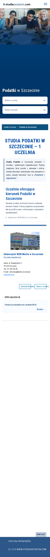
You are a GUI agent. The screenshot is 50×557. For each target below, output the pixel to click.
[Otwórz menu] (45, 4)
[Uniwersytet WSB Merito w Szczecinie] (25, 240)
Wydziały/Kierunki (26, 286)
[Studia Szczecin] (21, 4)
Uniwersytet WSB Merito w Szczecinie (22, 217)
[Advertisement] (25, 62)
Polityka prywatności (19, 541)
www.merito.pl (9, 275)
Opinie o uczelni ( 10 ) (41, 286)
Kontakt (41, 534)
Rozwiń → (41, 309)
